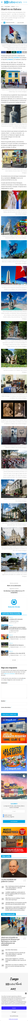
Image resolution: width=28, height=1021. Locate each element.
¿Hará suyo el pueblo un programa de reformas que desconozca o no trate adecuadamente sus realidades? (10, 941)
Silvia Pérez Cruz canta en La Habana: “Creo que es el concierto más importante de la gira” (15, 966)
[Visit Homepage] (13, 2)
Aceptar (14, 1008)
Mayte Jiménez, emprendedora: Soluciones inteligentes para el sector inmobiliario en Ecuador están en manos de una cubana (15, 908)
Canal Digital (7, 6)
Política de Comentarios (9, 673)
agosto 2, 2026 (12, 632)
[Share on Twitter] (8, 52)
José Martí (17, 57)
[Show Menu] (1, 2)
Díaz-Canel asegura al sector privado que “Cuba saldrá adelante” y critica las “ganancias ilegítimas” (15, 888)
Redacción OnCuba (10, 22)
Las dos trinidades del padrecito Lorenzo (8, 880)
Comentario (4, 683)
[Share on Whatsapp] (14, 52)
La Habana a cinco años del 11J (17, 653)
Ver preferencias (14, 1016)
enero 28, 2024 (20, 22)
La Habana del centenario (16, 619)
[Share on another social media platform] (24, 52)
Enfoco (17, 6)
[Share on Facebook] (3, 52)
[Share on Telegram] (19, 52)
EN (26, 2)
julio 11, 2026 (22, 655)
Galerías (13, 6)
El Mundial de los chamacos (16, 645)
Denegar (14, 1012)
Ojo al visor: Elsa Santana (11, 949)
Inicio (2, 6)
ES (24, 2)
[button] (26, 993)
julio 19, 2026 (22, 647)
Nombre (3, 701)
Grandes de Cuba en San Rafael (17, 637)
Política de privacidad (13, 1019)
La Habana (10, 59)
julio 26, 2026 (22, 638)
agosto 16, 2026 (12, 622)
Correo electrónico (6, 707)
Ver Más (14, 660)
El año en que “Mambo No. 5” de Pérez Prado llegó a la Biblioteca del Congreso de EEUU (15, 960)
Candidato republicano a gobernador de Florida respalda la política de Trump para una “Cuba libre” (15, 894)
